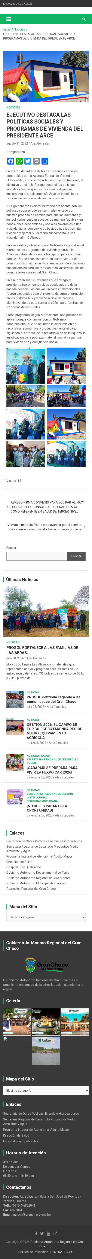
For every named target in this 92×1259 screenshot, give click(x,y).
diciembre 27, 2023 (39, 815)
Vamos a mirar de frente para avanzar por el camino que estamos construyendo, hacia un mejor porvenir (44, 527)
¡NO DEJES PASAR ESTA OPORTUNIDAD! (47, 808)
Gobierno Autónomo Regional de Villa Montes (38, 878)
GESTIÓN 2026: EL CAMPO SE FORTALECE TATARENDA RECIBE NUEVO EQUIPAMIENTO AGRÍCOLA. (54, 731)
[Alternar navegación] (8, 19)
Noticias (13, 107)
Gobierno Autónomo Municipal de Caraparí (36, 883)
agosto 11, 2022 (17, 143)
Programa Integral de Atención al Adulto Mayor (39, 856)
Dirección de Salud (19, 862)
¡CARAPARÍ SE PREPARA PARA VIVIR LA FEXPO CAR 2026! (52, 770)
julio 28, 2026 (15, 658)
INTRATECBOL (63, 1252)
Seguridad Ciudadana (42, 801)
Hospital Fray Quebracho (23, 867)
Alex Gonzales (40, 143)
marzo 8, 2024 (36, 743)
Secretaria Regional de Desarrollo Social (53, 761)
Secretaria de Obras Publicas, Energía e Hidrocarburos (44, 841)
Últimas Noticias (22, 579)
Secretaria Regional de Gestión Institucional (50, 795)
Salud (45, 755)
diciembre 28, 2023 (39, 777)
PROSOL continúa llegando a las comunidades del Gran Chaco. (53, 699)
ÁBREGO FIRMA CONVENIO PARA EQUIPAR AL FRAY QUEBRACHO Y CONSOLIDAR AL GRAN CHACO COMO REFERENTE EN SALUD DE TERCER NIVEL (47, 507)
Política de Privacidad (33, 1252)
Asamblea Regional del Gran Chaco (31, 889)
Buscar (11, 548)
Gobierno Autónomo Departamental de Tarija (37, 872)
